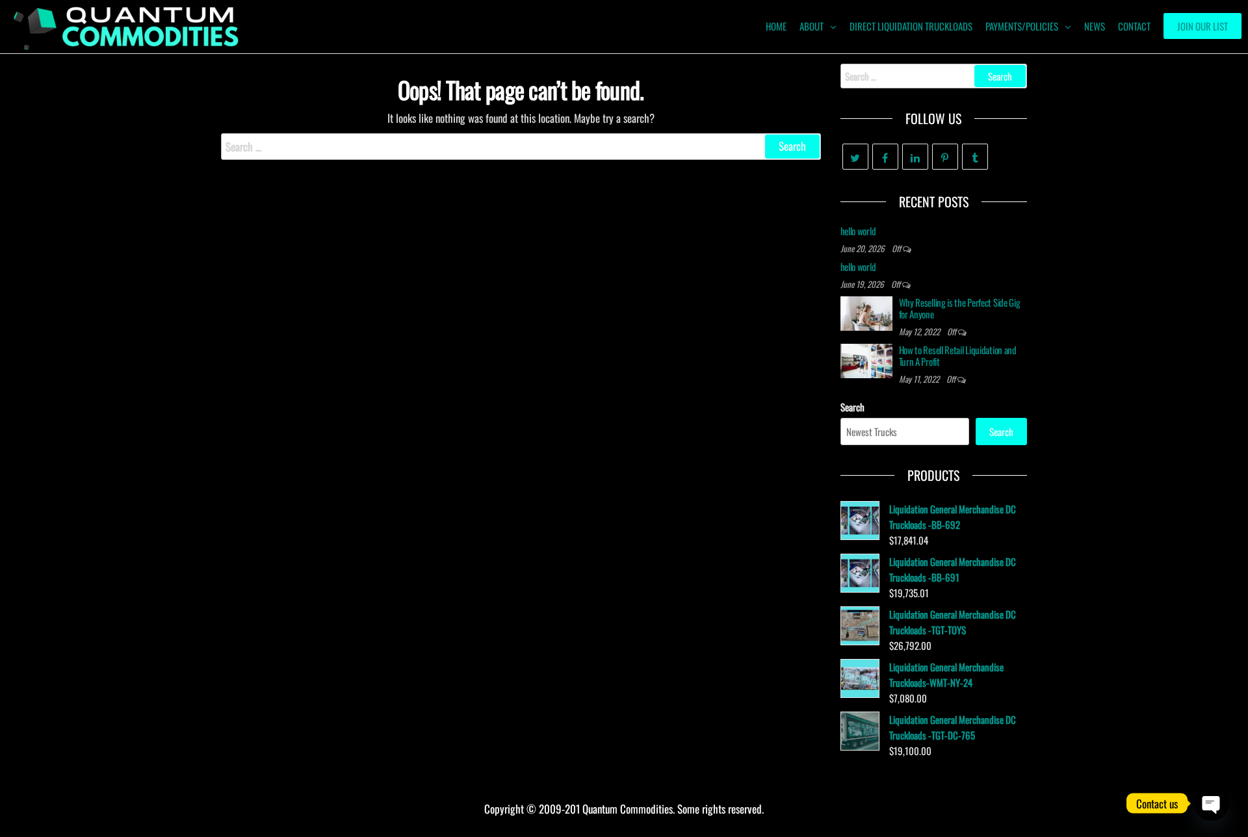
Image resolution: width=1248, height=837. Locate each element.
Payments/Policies (1021, 26)
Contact (1134, 26)
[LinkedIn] (915, 157)
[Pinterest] (945, 157)
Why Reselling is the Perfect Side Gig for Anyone (959, 308)
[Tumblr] (975, 157)
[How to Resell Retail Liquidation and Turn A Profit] (866, 359)
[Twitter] (855, 157)
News (1094, 26)
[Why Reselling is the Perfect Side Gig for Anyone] (866, 312)
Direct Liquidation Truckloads (911, 26)
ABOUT (812, 26)
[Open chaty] (1211, 803)
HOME (776, 26)
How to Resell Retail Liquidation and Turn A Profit (958, 355)
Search (852, 407)
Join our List (1202, 26)
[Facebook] (885, 157)
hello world (858, 231)
